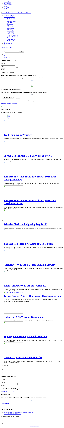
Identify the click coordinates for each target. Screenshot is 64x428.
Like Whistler (5, 403)
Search (21, 51)
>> (4, 373)
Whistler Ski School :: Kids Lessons (12, 414)
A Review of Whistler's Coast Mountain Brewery (29, 264)
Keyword (3, 63)
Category (3, 66)
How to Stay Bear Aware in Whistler (23, 357)
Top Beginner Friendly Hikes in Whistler (25, 336)
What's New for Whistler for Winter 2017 (26, 285)
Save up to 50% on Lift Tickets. (9, 103)
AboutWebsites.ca (34, 426)
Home (5, 55)
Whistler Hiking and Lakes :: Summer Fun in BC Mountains (18, 412)
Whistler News (7, 57)
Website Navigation (7, 47)
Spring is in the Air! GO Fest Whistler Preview (28, 155)
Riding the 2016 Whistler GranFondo (24, 317)
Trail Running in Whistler (18, 134)
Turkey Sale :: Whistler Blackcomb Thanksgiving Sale (32, 296)
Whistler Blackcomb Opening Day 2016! (25, 224)
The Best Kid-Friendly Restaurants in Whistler (29, 243)
